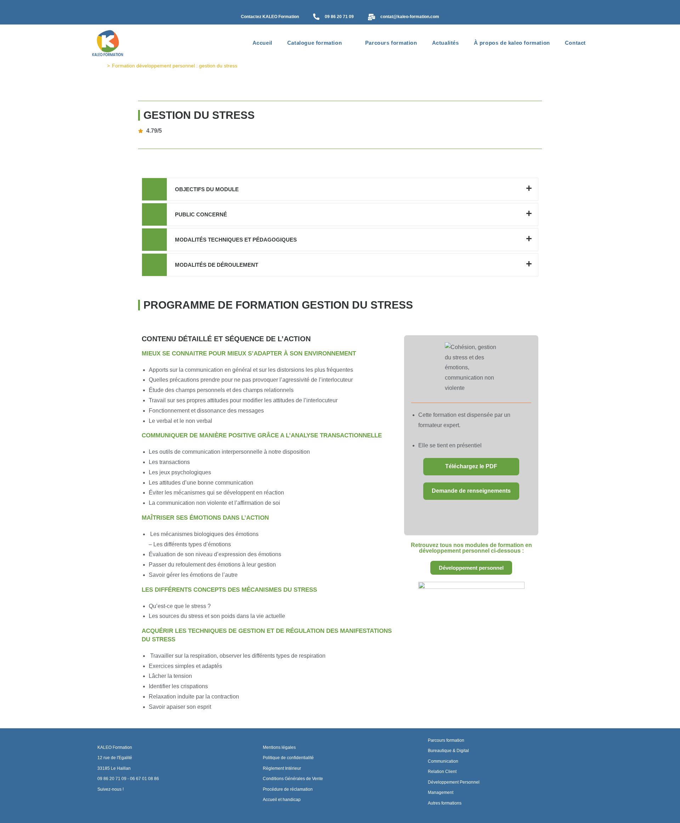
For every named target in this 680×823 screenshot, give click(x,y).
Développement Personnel (454, 782)
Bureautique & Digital (448, 750)
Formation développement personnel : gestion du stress (174, 65)
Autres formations (444, 803)
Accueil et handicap (282, 799)
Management (440, 792)
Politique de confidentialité (288, 757)
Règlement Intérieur (282, 768)
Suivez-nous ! (110, 789)
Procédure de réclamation (288, 789)
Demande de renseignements (471, 491)
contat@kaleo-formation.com (409, 16)
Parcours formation (446, 740)
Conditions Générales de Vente (293, 778)
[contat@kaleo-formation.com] (371, 17)
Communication (443, 761)
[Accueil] (103, 65)
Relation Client (442, 771)
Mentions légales (279, 747)
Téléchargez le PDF (471, 466)
